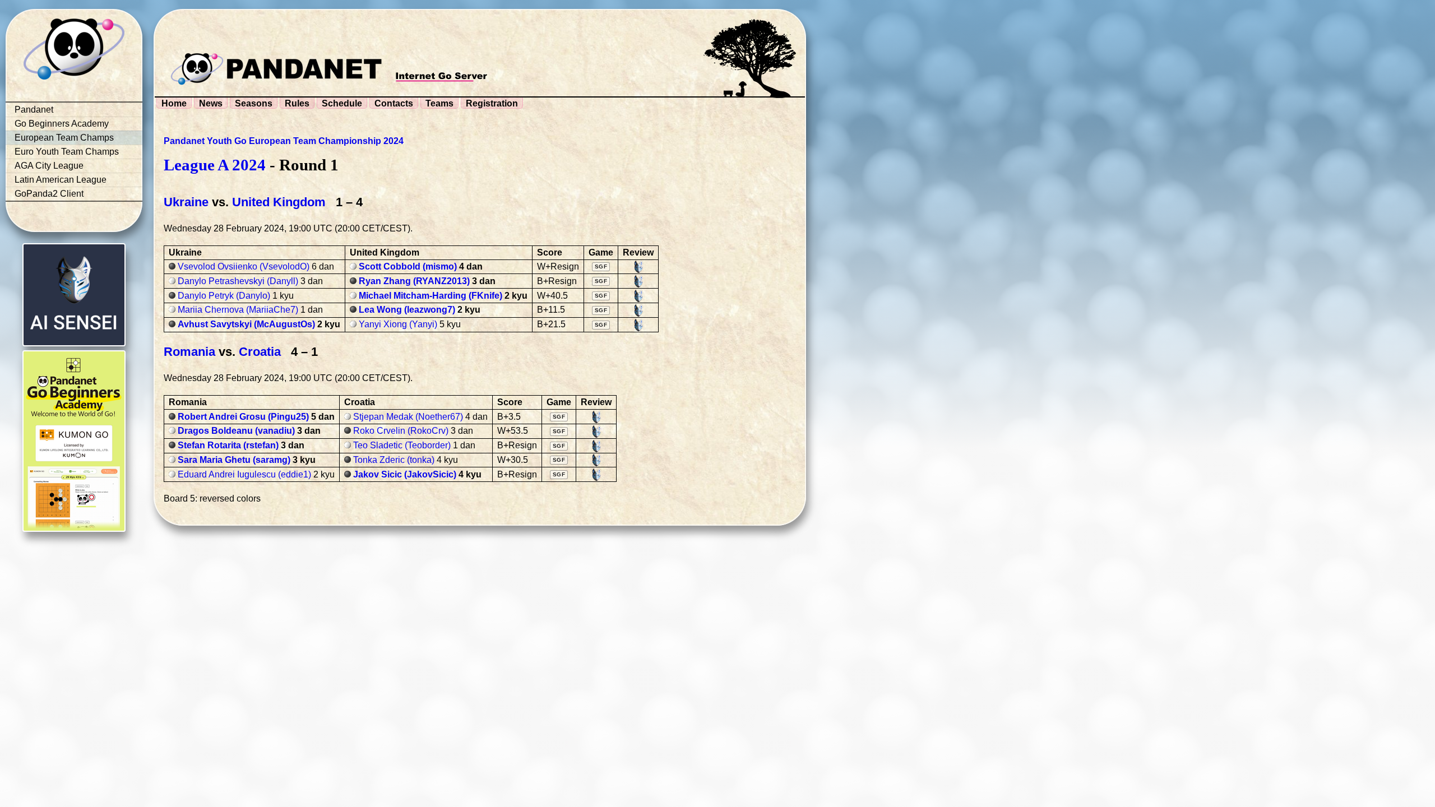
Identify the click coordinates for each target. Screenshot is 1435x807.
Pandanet (34, 109)
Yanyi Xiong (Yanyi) (398, 324)
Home (174, 103)
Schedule (342, 103)
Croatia (260, 352)
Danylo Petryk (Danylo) (224, 295)
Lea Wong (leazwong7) (407, 309)
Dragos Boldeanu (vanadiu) (236, 430)
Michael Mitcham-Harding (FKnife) (430, 295)
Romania (189, 352)
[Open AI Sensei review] (638, 266)
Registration (492, 103)
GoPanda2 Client (49, 193)
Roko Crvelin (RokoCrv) (400, 430)
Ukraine (186, 202)
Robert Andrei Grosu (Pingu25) (243, 416)
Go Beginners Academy (62, 123)
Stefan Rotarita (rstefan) (228, 445)
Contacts (393, 103)
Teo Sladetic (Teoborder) (402, 445)
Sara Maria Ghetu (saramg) (234, 460)
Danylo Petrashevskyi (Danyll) (238, 281)
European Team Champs (64, 137)
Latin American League (61, 179)
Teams (439, 103)
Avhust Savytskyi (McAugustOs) (246, 324)
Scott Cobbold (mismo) (408, 266)
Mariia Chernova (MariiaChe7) (238, 309)
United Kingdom (279, 202)
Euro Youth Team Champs (67, 151)
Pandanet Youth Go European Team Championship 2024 (284, 141)
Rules (297, 103)
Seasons (253, 103)
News (211, 103)
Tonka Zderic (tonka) (393, 460)
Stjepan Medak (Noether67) (408, 416)
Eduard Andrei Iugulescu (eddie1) (244, 474)
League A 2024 (215, 165)
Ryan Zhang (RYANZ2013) (414, 281)
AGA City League (49, 165)
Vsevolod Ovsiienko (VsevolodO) (243, 266)
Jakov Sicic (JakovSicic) (404, 474)
